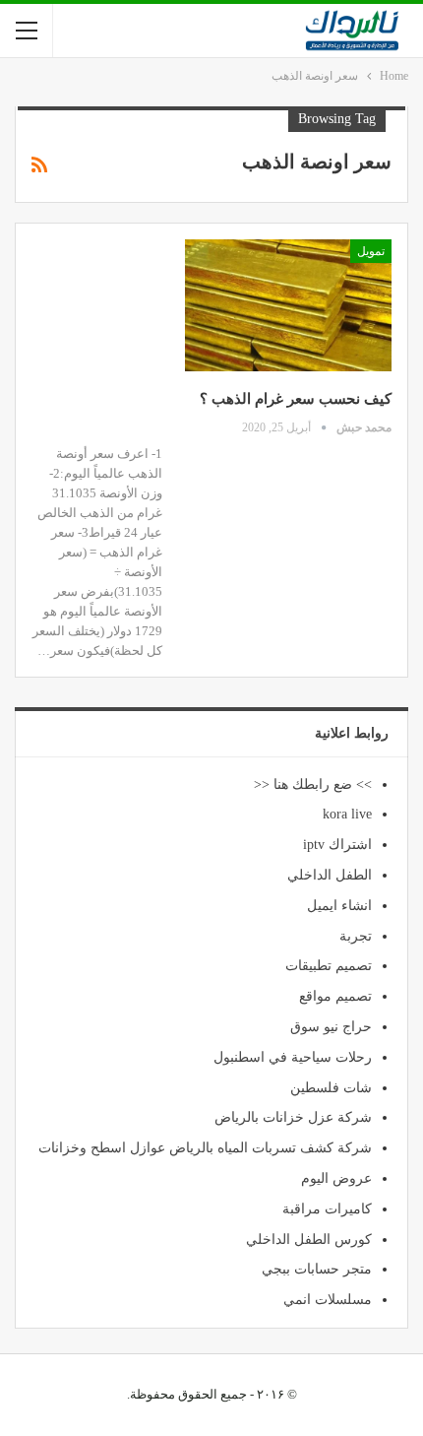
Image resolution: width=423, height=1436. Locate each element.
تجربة (355, 936)
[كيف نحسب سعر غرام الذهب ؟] (288, 305)
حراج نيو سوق (331, 1026)
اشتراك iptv (337, 844)
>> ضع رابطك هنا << (313, 784)
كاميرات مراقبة (327, 1209)
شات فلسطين (331, 1087)
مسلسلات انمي (327, 1299)
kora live (347, 814)
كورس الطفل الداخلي (309, 1239)
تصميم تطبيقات (328, 965)
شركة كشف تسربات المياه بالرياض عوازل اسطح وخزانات (205, 1148)
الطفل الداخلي (329, 875)
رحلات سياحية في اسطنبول (292, 1057)
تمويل (371, 251)
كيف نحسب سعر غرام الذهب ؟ (296, 399)
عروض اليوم (336, 1178)
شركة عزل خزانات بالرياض (293, 1117)
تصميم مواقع (335, 996)
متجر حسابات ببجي (317, 1269)
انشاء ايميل (339, 905)
